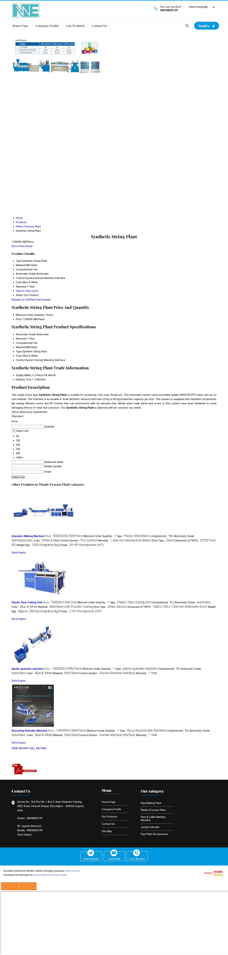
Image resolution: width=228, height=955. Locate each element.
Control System (25, 360)
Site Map (107, 831)
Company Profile (47, 26)
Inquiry (204, 26)
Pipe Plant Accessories (154, 834)
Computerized (24, 343)
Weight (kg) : (37, 545)
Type (18, 351)
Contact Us (99, 26)
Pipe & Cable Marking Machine (153, 818)
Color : (46, 540)
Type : (132, 536)
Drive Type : (163, 540)
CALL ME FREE (37, 748)
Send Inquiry (44, 299)
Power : (81, 545)
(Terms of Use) (72, 871)
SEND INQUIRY (20, 748)
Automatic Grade (26, 334)
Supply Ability (23, 375)
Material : (65, 606)
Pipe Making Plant (151, 803)
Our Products (75, 26)
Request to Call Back (24, 299)
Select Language (198, 6)
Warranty (21, 338)
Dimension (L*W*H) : (167, 606)
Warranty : (124, 540)
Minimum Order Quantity (30, 315)
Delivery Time (23, 379)
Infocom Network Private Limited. (50, 874)
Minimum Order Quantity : (100, 536)
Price (19, 319)
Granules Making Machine (28, 536)
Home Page (20, 26)
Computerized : (161, 536)
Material (20, 347)
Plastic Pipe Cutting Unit (27, 602)
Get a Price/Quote (22, 246)
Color (19, 355)
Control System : (78, 540)
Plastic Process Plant (153, 810)
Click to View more (27, 290)
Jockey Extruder (150, 827)
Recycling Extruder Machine (29, 730)
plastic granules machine (27, 668)
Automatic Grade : (193, 602)
